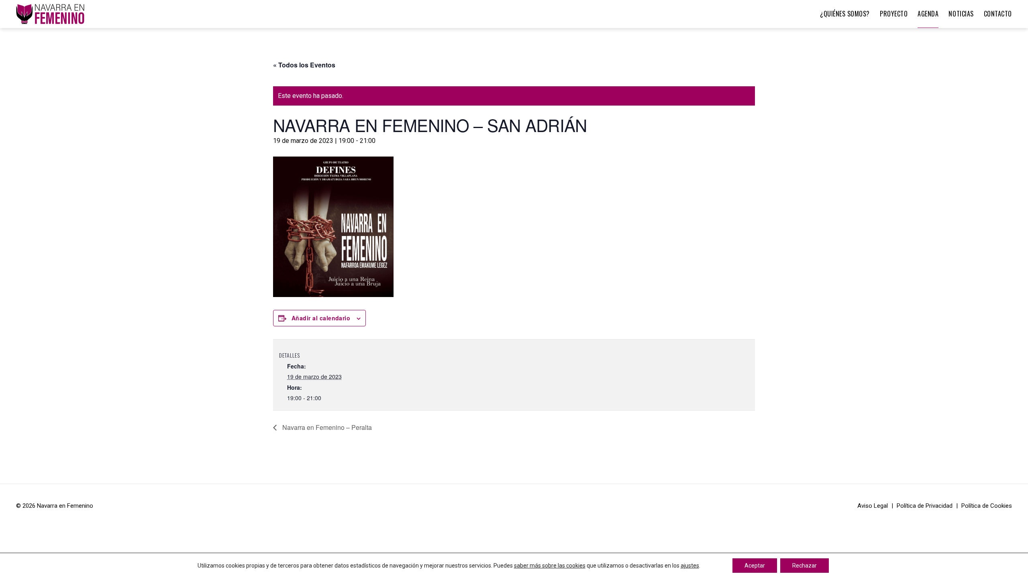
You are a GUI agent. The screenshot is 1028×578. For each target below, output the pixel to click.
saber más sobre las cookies (549, 565)
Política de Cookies (986, 505)
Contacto (998, 13)
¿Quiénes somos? (845, 13)
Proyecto (894, 13)
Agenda (928, 13)
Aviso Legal (872, 505)
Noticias (960, 13)
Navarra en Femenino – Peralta (326, 427)
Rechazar (804, 565)
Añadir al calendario (321, 318)
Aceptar (754, 565)
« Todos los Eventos (304, 64)
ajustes (690, 565)
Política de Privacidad (925, 505)
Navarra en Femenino (65, 505)
